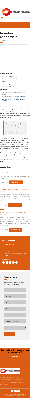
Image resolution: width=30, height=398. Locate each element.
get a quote (14, 356)
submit (10, 334)
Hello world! (4, 173)
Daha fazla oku (15, 182)
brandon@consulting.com (12, 248)
